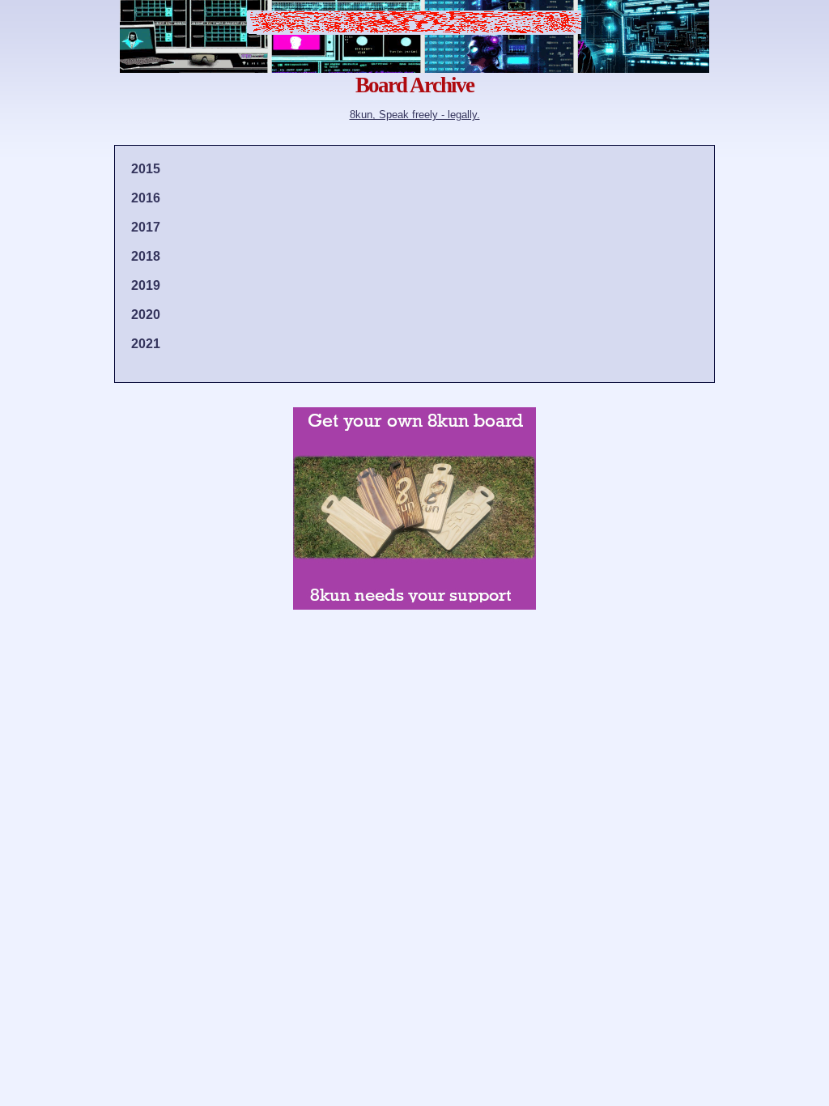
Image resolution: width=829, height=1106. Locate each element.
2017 (145, 227)
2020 (145, 314)
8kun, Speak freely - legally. (415, 114)
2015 (145, 169)
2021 (145, 344)
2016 (145, 198)
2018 (145, 256)
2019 (145, 285)
